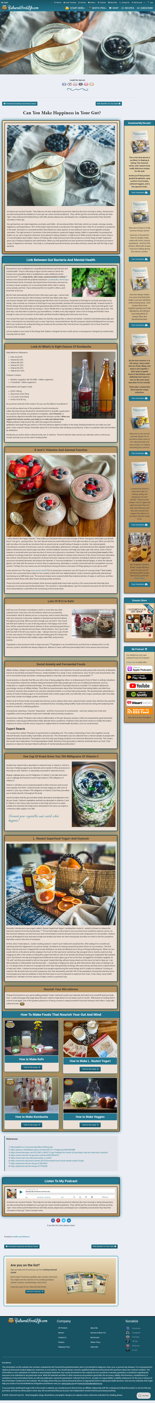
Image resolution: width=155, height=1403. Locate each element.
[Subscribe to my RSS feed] (91, 84)
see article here (38, 570)
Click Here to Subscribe (34, 1291)
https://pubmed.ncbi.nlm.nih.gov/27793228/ (29, 1166)
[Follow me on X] (80, 84)
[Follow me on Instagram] (69, 84)
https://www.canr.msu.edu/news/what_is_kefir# (31, 1158)
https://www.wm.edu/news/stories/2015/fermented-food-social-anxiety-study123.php (47, 1161)
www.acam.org (67, 1383)
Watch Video (139, 578)
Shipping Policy (64, 1347)
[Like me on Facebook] (64, 84)
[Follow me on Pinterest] (86, 84)
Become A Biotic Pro (98, 1333)
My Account (95, 1337)
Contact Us (62, 1337)
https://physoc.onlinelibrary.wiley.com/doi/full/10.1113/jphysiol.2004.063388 (43, 1150)
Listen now (130, 662)
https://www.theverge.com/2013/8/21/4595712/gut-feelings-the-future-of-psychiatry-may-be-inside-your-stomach (59, 1152)
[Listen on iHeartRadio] (139, 702)
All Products (62, 1328)
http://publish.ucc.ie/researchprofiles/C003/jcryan (32, 1147)
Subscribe (94, 1347)
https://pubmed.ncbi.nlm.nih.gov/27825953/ (29, 1163)
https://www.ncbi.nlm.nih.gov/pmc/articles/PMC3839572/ (35, 1155)
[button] (31, 1067)
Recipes (61, 1342)
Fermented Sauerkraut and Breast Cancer (21, 104)
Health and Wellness (21, 1237)
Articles (61, 1333)
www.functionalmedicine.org (90, 1383)
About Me (94, 1328)
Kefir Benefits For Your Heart (107, 104)
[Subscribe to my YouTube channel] (75, 84)
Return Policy (95, 1342)
